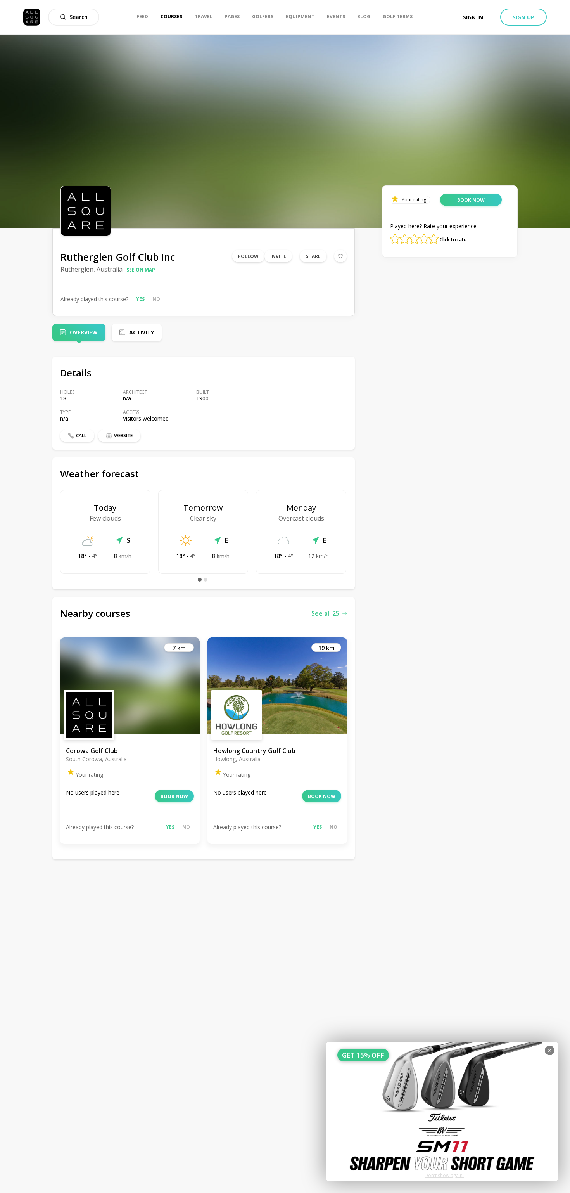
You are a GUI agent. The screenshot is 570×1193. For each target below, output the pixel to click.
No (156, 299)
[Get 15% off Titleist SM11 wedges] (442, 1111)
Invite (278, 256)
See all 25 (325, 613)
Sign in (473, 17)
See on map (140, 270)
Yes (140, 299)
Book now (174, 796)
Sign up (523, 17)
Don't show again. (444, 1175)
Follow (248, 256)
